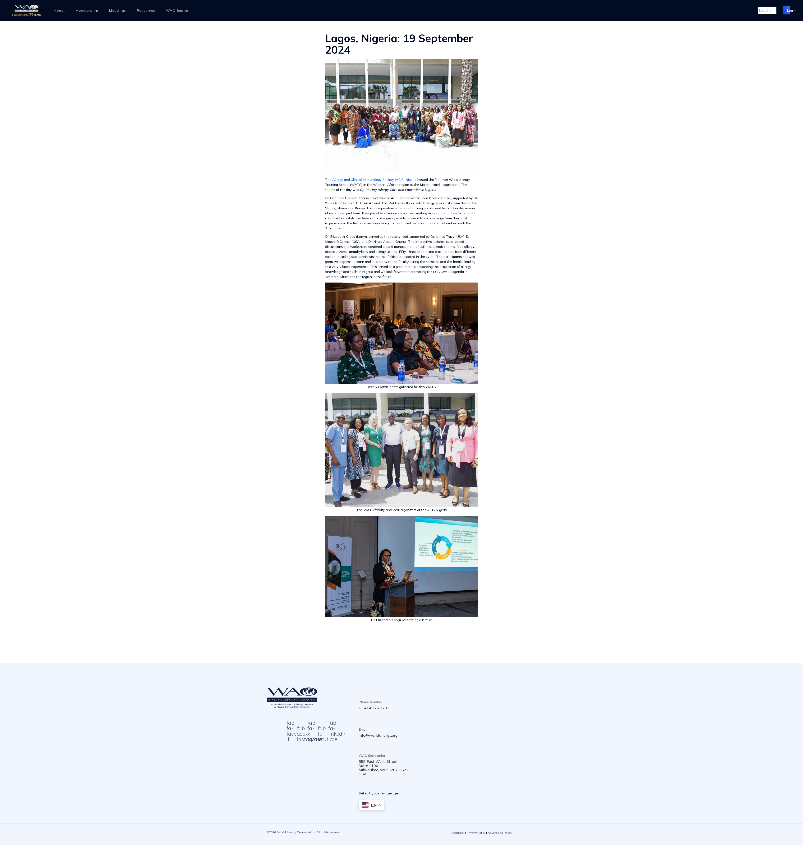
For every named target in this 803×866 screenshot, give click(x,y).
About (59, 10)
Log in (792, 10)
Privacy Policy (476, 833)
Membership (86, 10)
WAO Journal (178, 10)
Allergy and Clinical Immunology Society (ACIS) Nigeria (374, 179)
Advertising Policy (500, 833)
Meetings (117, 10)
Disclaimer (457, 833)
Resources (146, 10)
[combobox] (767, 10)
